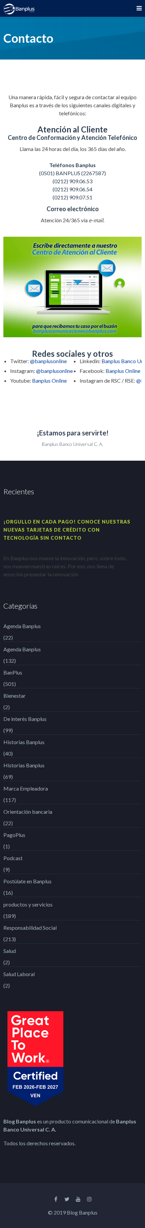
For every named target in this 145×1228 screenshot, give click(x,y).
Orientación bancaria (27, 811)
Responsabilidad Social (30, 927)
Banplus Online (49, 380)
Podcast (13, 858)
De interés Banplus (25, 719)
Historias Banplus (24, 742)
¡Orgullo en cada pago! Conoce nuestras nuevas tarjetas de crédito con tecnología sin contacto (66, 530)
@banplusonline (48, 361)
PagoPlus (14, 835)
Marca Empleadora (25, 788)
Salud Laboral (19, 974)
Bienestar (14, 695)
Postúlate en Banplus (27, 881)
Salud (9, 951)
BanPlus (12, 672)
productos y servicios (28, 904)
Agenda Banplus (22, 626)
